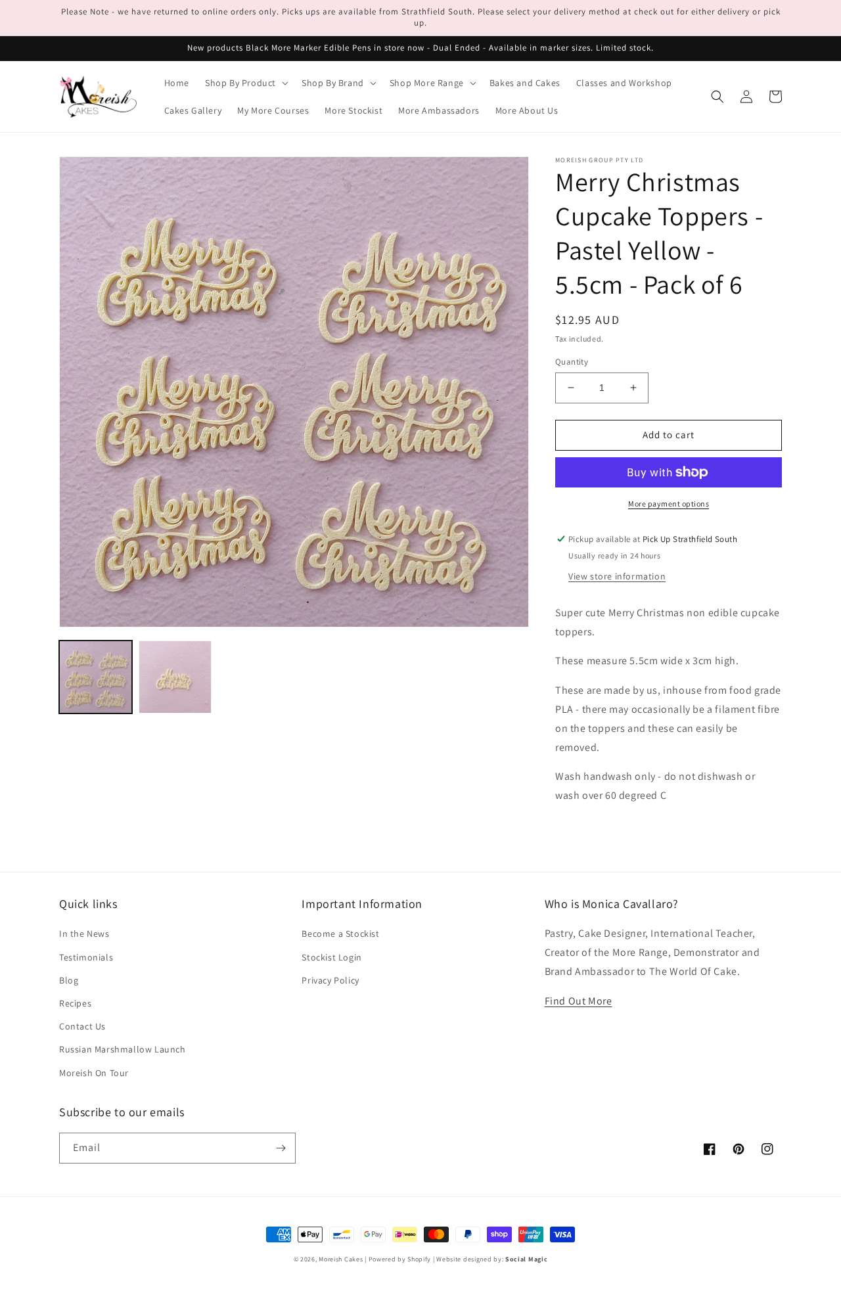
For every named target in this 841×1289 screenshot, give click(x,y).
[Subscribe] (280, 1148)
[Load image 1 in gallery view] (95, 677)
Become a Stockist (340, 933)
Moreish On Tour (94, 1073)
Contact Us (82, 1026)
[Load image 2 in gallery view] (175, 677)
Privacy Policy (330, 980)
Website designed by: (491, 1259)
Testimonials (86, 957)
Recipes (75, 1003)
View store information (617, 576)
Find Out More (578, 1001)
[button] (245, 83)
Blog (68, 980)
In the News (84, 933)
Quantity (571, 361)
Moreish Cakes (341, 1259)
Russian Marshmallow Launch (122, 1049)
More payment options (668, 504)
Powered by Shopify (400, 1259)
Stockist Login (331, 957)
